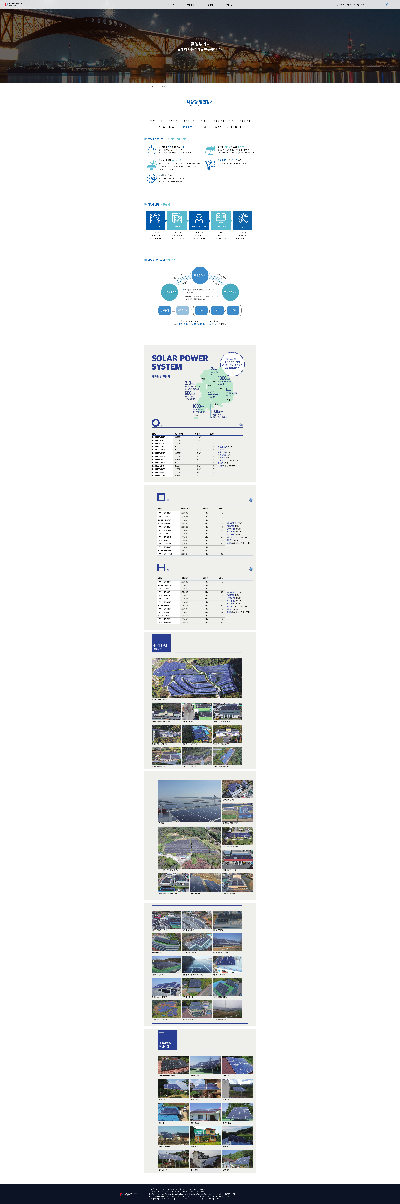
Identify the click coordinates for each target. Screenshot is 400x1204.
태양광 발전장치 (188, 127)
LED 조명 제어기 (171, 121)
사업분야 (190, 5)
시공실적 (209, 5)
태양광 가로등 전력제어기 (223, 121)
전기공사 (204, 127)
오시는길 (362, 4)
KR (390, 4)
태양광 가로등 (245, 121)
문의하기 (352, 4)
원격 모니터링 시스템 (167, 127)
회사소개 (171, 5)
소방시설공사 (236, 127)
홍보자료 (342, 4)
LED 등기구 (153, 121)
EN (395, 4)
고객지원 (228, 5)
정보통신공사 (219, 127)
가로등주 (204, 121)
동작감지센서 (189, 121)
